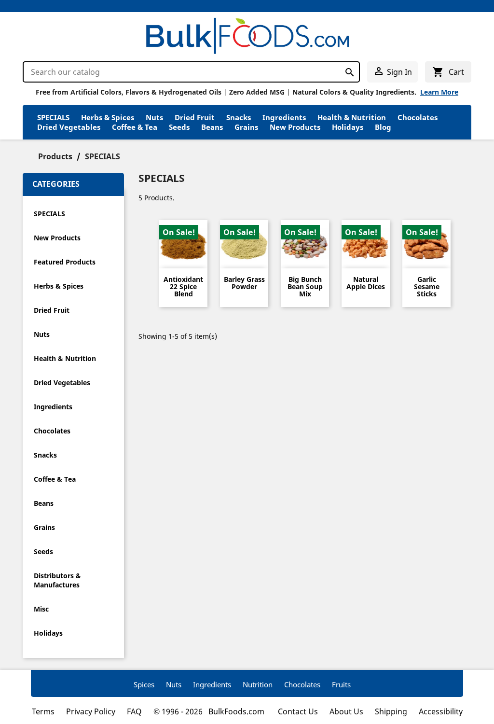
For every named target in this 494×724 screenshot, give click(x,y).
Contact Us (298, 711)
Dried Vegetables (68, 127)
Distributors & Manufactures (57, 580)
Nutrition (258, 684)
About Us (346, 711)
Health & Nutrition (351, 117)
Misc (41, 608)
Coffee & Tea (134, 127)
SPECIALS (53, 117)
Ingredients (284, 117)
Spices (144, 684)
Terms (43, 711)
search (347, 70)
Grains (246, 127)
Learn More (439, 92)
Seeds (179, 127)
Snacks (238, 117)
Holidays (347, 127)
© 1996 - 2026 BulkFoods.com (209, 711)
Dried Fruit (195, 117)
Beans (212, 127)
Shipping (391, 711)
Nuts (154, 117)
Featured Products (65, 261)
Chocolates (418, 117)
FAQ (134, 711)
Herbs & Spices (107, 117)
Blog (383, 127)
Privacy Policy (90, 711)
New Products (295, 127)
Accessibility (441, 711)
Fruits (341, 684)
